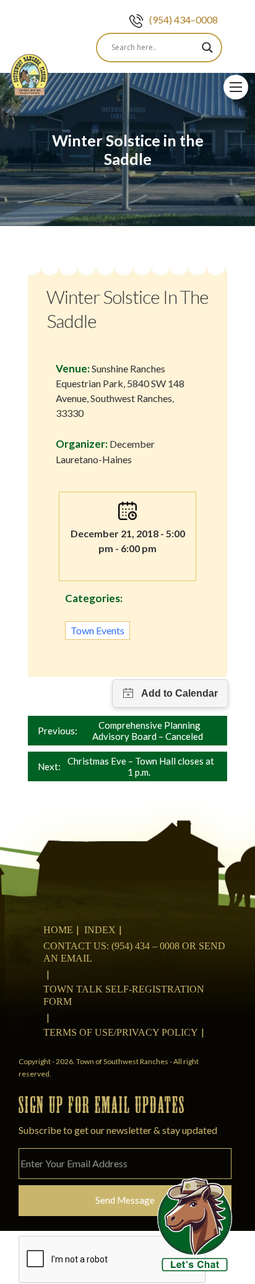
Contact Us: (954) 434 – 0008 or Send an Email (134, 952)
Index (100, 930)
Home (58, 930)
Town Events (97, 630)
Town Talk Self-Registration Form (123, 995)
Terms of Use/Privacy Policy (120, 1032)
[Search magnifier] (207, 47)
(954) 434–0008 (183, 19)
